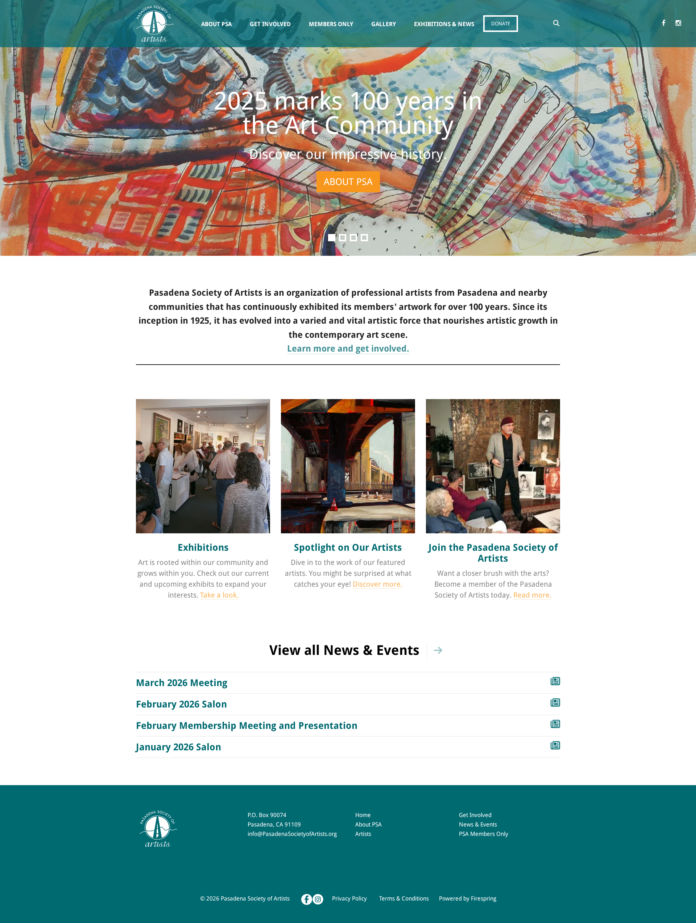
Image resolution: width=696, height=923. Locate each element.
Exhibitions (203, 547)
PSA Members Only (483, 833)
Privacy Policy (349, 898)
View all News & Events (344, 650)
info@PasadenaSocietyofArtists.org (292, 833)
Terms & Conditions (404, 898)
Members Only (331, 24)
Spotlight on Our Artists (348, 547)
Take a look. (219, 595)
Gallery (383, 24)
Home (363, 815)
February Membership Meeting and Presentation (246, 725)
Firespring (483, 898)
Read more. (532, 595)
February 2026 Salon (181, 704)
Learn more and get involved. (348, 349)
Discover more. (377, 584)
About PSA (216, 24)
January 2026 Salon (178, 747)
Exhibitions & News (444, 24)
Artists (363, 833)
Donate (500, 23)
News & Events (478, 824)
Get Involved (270, 24)
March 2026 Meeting (181, 682)
